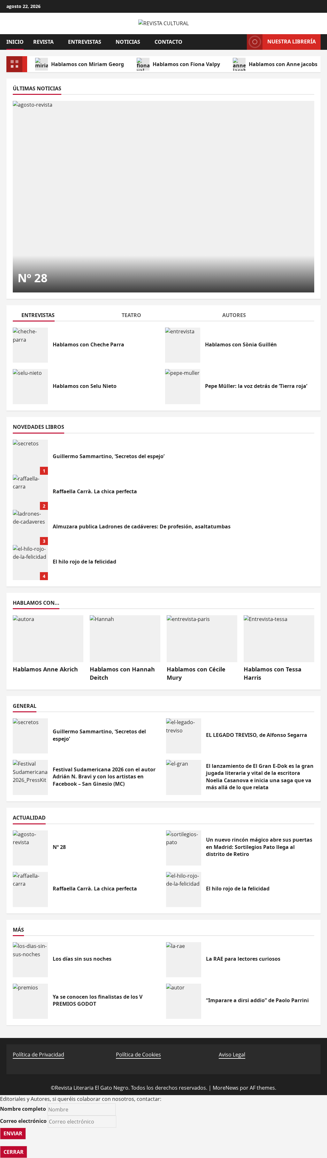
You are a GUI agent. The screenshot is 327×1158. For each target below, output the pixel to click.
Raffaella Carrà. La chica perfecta (30, 492)
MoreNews (226, 1087)
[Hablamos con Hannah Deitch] (125, 638)
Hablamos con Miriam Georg (87, 64)
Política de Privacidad (38, 1054)
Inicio (15, 41)
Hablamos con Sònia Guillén (182, 345)
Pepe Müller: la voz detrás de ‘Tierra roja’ (182, 386)
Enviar (13, 1133)
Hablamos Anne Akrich (45, 669)
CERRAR (14, 1151)
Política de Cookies (138, 1054)
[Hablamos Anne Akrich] (48, 638)
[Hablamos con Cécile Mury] (202, 638)
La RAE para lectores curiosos (183, 959)
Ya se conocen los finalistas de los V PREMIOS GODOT (30, 1001)
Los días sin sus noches (30, 959)
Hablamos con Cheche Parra (30, 345)
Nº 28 (33, 278)
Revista (43, 41)
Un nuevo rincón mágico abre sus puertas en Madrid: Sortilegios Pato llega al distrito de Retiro (183, 848)
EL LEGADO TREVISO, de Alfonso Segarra (183, 735)
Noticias (128, 41)
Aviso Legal (232, 1054)
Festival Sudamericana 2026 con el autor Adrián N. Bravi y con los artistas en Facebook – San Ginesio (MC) (30, 777)
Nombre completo (23, 1108)
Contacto (168, 41)
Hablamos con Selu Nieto (30, 386)
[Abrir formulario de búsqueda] (239, 42)
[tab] (63, 316)
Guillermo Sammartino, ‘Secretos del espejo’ (30, 457)
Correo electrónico (23, 1120)
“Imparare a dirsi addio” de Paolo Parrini (183, 1001)
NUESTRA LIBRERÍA (291, 41)
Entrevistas (84, 41)
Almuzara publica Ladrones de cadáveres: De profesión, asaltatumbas (30, 527)
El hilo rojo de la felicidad (30, 562)
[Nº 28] (163, 196)
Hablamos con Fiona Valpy (186, 64)
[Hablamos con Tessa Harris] (279, 638)
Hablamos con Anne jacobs (283, 64)
